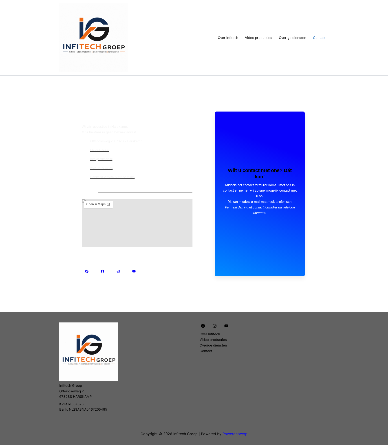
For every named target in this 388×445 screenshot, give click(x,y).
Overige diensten (292, 38)
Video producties (258, 38)
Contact (319, 38)
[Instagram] (214, 325)
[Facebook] (203, 325)
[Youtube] (226, 325)
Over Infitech (228, 38)
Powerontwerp (235, 434)
